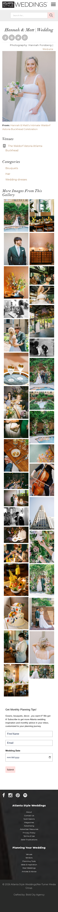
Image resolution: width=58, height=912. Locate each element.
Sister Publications (29, 839)
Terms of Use (29, 836)
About (29, 812)
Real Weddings (29, 868)
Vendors (29, 858)
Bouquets (11, 168)
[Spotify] (25, 795)
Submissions (29, 819)
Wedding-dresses (16, 179)
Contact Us (29, 815)
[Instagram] (10, 795)
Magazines (29, 822)
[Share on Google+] (25, 37)
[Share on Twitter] (18, 37)
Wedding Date (12, 750)
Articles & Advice (29, 871)
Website (48, 49)
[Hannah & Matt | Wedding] (29, 86)
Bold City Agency (35, 894)
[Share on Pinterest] (12, 37)
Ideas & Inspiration (29, 864)
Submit (10, 769)
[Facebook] (3, 795)
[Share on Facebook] (5, 37)
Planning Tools (29, 861)
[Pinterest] (18, 795)
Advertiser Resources (29, 829)
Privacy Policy (29, 833)
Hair (7, 173)
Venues (29, 854)
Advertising (29, 826)
